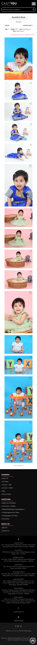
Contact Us (5, 531)
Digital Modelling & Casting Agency (13, 509)
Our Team (5, 481)
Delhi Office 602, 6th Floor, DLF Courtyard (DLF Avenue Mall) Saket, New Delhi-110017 (18, 566)
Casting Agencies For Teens (10, 512)
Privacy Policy (6, 494)
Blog (3, 491)
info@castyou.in (18, 612)
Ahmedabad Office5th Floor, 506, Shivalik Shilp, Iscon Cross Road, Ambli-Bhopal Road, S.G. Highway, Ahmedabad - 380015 (18, 573)
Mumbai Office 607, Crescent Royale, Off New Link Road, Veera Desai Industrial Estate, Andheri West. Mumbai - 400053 (19, 544)
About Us (5, 478)
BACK (7, 25)
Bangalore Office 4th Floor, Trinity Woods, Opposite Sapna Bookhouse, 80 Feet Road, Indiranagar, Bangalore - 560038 (18, 559)
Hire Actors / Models (8, 506)
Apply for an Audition (9, 503)
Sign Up (4, 527)
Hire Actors (5, 519)
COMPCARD (27, 25)
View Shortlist (18, 465)
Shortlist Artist (29, 34)
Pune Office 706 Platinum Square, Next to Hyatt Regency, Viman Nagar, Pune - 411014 (18, 552)
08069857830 (18, 621)
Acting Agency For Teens (10, 515)
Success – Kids (7, 484)
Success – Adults (7, 488)
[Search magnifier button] (33, 9)
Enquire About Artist (17, 34)
